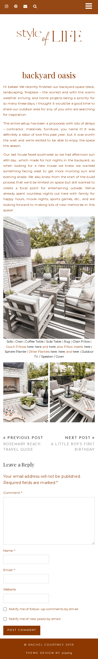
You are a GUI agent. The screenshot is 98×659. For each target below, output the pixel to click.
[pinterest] (16, 7)
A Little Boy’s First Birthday (73, 443)
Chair (19, 341)
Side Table (53, 341)
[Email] (25, 7)
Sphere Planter (15, 352)
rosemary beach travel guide (23, 443)
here (30, 347)
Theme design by (49, 653)
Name (9, 550)
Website (9, 589)
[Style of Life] (49, 31)
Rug (67, 341)
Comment (12, 493)
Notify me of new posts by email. (35, 619)
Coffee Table (34, 341)
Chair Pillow (81, 341)
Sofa (10, 341)
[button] (90, 7)
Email (9, 570)
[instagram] (7, 7)
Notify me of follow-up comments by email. (44, 609)
